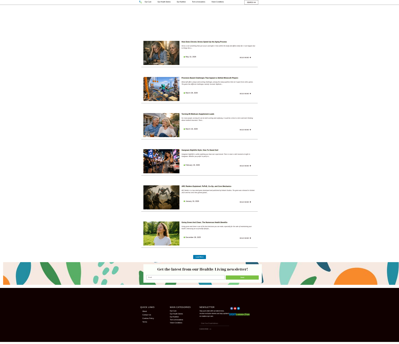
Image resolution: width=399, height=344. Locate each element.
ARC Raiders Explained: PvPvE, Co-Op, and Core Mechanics (206, 186)
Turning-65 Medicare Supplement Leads (198, 114)
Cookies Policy (148, 318)
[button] (199, 257)
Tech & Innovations (198, 2)
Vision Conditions (217, 2)
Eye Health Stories (164, 2)
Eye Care (148, 2)
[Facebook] (231, 308)
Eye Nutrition (181, 2)
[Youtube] (235, 308)
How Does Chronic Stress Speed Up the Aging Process (204, 42)
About (144, 311)
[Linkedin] (238, 308)
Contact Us (146, 315)
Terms (144, 322)
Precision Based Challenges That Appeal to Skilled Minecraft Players (210, 78)
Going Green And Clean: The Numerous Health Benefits (204, 222)
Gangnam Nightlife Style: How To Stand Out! (200, 150)
